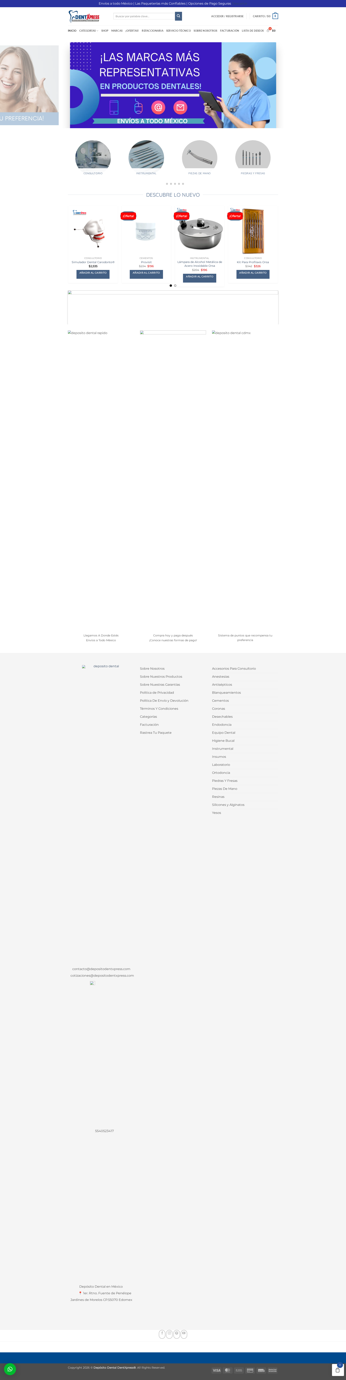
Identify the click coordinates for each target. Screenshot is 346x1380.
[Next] (281, 162)
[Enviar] (178, 16)
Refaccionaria (152, 30)
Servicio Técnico (178, 30)
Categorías (87, 30)
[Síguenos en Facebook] (162, 1334)
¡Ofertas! (132, 30)
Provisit (146, 262)
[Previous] (64, 162)
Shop (105, 30)
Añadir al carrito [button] (93, 272)
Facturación (229, 30)
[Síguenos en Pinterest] (176, 1334)
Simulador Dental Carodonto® (93, 262)
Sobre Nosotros (205, 30)
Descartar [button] (239, 3)
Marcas (117, 30)
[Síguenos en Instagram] (169, 1334)
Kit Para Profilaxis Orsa (253, 262)
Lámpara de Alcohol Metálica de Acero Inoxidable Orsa (199, 264)
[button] (227, 16)
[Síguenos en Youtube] (184, 1334)
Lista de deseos (253, 30)
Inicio (72, 30)
